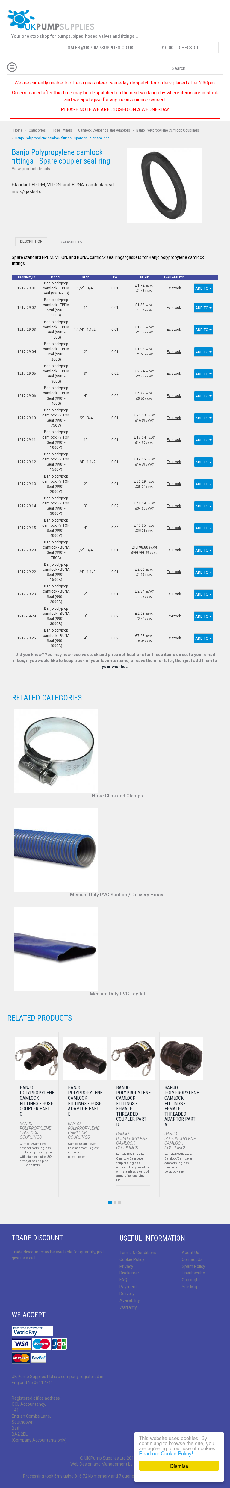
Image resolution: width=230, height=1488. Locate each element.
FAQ (123, 1279)
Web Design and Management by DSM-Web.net (115, 1464)
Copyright (191, 1279)
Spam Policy (193, 1266)
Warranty (128, 1307)
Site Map (190, 1286)
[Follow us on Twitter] (25, 1274)
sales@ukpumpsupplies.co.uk (101, 47)
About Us (190, 1252)
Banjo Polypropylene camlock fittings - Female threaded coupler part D (133, 1106)
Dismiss (179, 1465)
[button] (164, 185)
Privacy (126, 1266)
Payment (128, 1286)
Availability (129, 1300)
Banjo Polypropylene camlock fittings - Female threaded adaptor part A (181, 1106)
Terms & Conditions (137, 1252)
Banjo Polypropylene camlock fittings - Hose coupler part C (37, 1101)
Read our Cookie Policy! (166, 1453)
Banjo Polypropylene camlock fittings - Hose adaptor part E (85, 1101)
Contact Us (192, 1259)
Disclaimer (129, 1273)
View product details (31, 168)
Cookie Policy (131, 1259)
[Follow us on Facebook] (15, 1274)
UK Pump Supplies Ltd (105, 1458)
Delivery (126, 1293)
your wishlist (114, 666)
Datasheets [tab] (71, 242)
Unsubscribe (193, 1273)
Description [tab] (31, 241)
